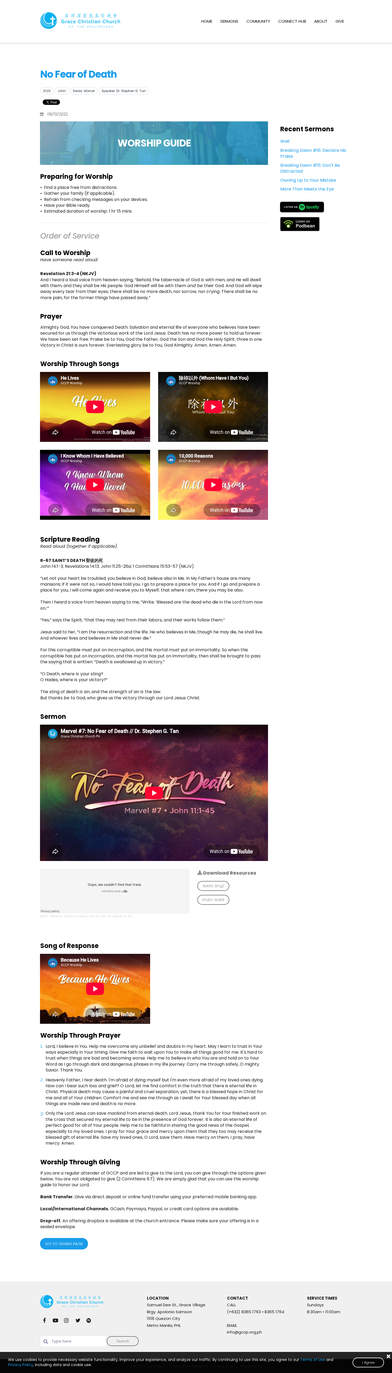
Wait (285, 141)
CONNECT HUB (292, 21)
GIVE (339, 21)
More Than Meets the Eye (307, 189)
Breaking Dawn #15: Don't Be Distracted (310, 168)
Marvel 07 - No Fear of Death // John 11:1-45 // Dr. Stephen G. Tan (91, 916)
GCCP (44, 916)
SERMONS (229, 21)
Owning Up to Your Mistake (308, 180)
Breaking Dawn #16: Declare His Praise (313, 153)
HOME (206, 21)
